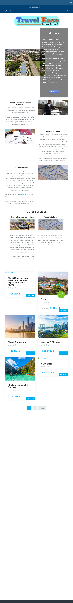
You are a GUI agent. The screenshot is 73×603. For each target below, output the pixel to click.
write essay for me (25, 194)
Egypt (44, 299)
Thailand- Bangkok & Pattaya (18, 386)
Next (42, 408)
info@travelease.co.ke (15, 11)
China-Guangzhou (17, 342)
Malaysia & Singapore (51, 342)
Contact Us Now (54, 91)
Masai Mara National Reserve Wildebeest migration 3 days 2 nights (18, 281)
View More (31, 295)
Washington (46, 364)
